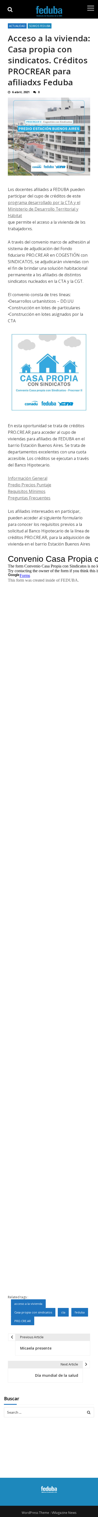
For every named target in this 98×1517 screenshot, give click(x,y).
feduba (80, 1312)
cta (63, 1312)
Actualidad (17, 26)
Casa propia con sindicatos (33, 1312)
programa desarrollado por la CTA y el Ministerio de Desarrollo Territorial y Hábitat (44, 209)
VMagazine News (63, 1512)
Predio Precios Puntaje (29, 485)
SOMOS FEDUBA (39, 26)
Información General (27, 478)
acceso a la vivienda (28, 1304)
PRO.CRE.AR (22, 1321)
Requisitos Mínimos (26, 491)
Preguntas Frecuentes (29, 498)
